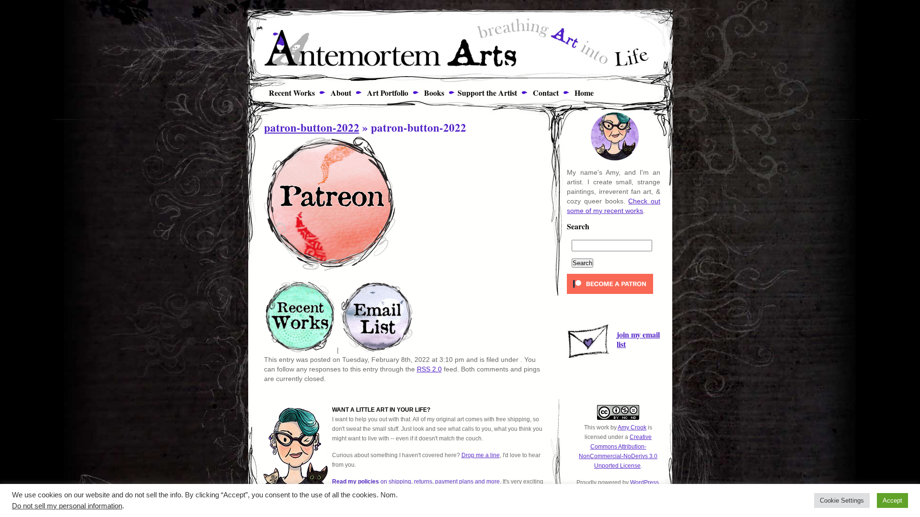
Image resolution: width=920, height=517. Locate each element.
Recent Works (288, 92)
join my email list (638, 339)
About (339, 92)
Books (433, 92)
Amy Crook (632, 427)
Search (578, 227)
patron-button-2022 (311, 127)
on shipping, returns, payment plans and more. (416, 481)
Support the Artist (487, 92)
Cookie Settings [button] (842, 500)
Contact (544, 92)
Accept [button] (892, 500)
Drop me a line (480, 455)
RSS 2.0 (429, 369)
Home (583, 92)
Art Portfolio (386, 92)
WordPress (644, 482)
